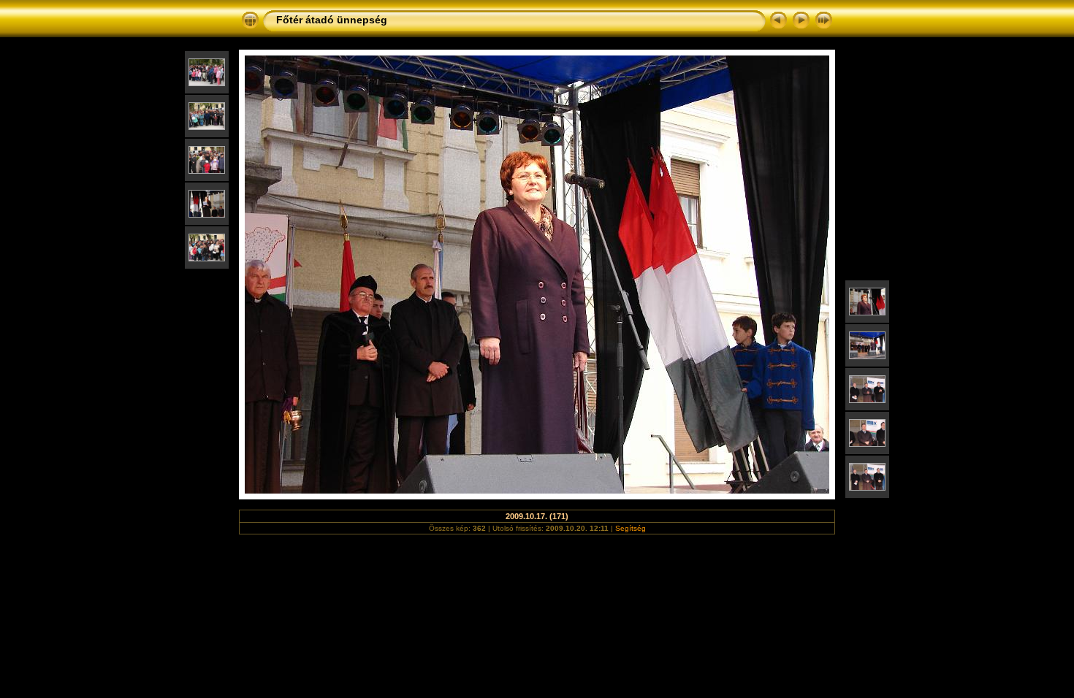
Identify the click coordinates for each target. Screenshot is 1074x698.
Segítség (630, 528)
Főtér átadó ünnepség (331, 20)
